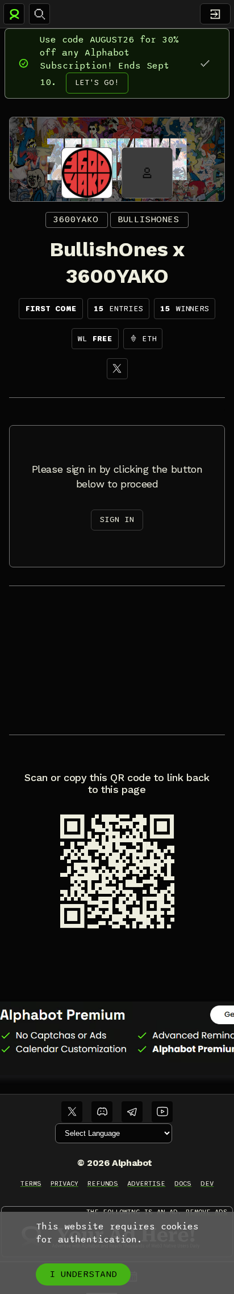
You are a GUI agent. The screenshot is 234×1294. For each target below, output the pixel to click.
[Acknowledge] (204, 63)
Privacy (64, 1183)
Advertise (146, 1183)
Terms (30, 1183)
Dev (207, 1183)
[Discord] (101, 1111)
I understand (83, 1274)
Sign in (117, 519)
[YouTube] (162, 1111)
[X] (117, 368)
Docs (182, 1183)
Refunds (103, 1183)
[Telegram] (132, 1111)
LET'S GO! (97, 82)
